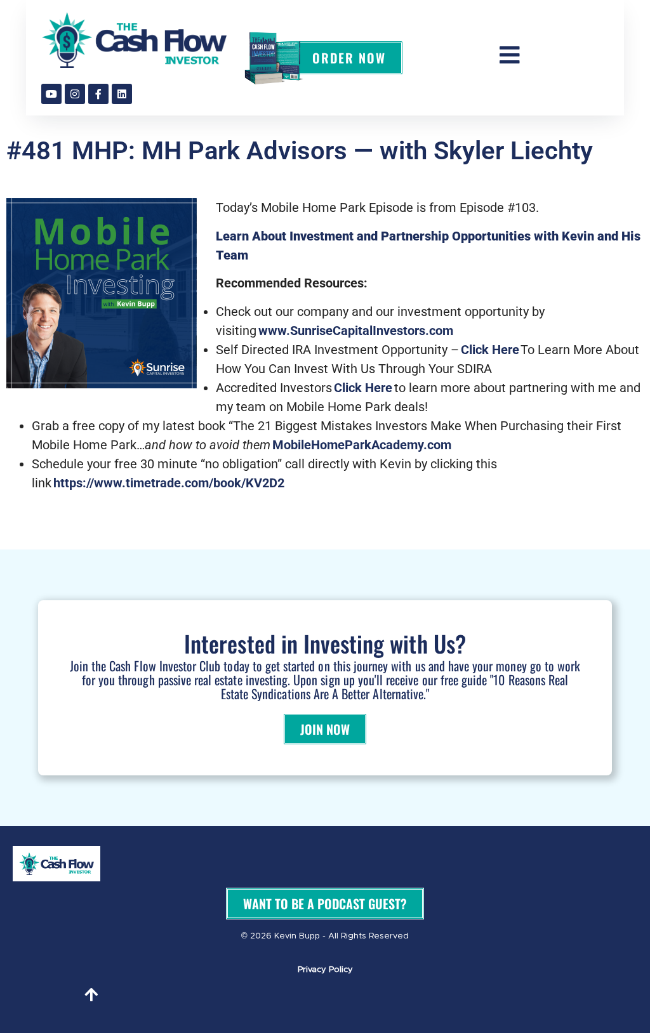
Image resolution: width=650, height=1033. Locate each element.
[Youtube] (51, 94)
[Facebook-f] (98, 94)
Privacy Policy (325, 970)
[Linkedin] (122, 94)
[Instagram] (75, 94)
